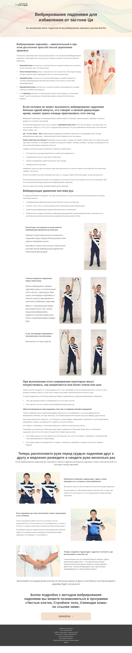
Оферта (66, 642)
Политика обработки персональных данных (66, 640)
